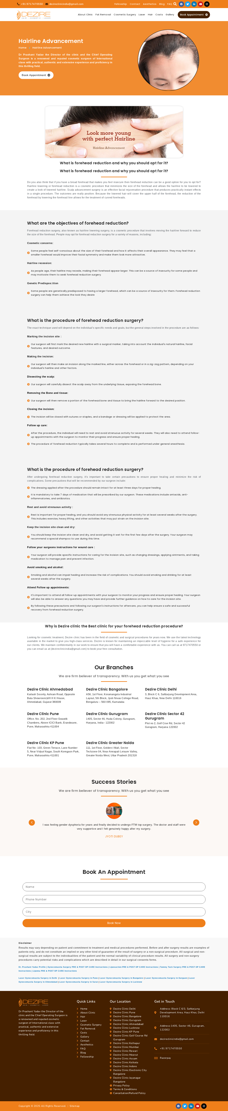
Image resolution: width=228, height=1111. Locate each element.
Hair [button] (150, 14)
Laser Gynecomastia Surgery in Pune (79, 978)
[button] (175, 4)
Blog (162, 4)
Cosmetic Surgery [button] (125, 14)
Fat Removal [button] (103, 14)
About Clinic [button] (85, 14)
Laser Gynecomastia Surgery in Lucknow (121, 982)
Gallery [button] (170, 14)
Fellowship (120, 4)
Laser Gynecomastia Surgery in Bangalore (121, 978)
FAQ (169, 4)
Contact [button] (135, 4)
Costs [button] (159, 14)
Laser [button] (142, 14)
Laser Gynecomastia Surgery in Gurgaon (166, 978)
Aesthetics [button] (149, 4)
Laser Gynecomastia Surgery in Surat (78, 982)
